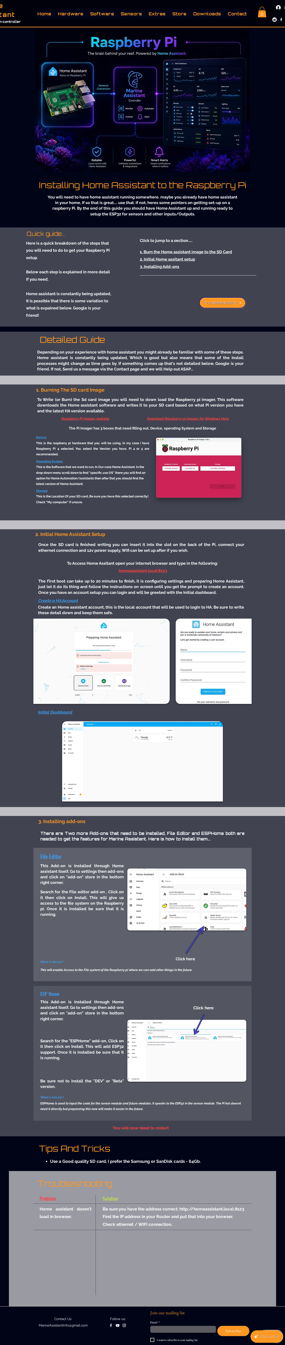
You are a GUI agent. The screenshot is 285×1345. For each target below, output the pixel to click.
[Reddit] (274, 19)
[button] (71, 14)
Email (155, 1322)
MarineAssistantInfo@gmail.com (63, 1325)
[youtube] (117, 1325)
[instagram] (124, 1325)
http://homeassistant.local (206, 1208)
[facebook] (281, 19)
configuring (156, 581)
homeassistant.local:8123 (143, 570)
